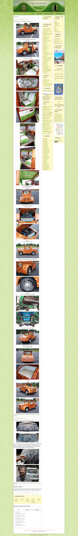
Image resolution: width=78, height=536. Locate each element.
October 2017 (46, 159)
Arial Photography (46, 34)
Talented (28, 483)
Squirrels (49, 128)
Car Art (19, 414)
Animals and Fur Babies (48, 33)
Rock (47, 127)
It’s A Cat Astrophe (58, 41)
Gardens (45, 56)
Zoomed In (45, 73)
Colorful (50, 112)
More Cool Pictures (58, 43)
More (56, 29)
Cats (49, 111)
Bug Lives (45, 43)
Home (32, 14)
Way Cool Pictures (38, 3)
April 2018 (45, 155)
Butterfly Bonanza (58, 114)
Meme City (57, 42)
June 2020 (45, 139)
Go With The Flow (58, 119)
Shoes (43, 128)
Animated (48, 106)
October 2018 (46, 153)
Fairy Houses (45, 48)
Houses (47, 122)
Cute (49, 114)
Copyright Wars (58, 32)
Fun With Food (46, 52)
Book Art (45, 42)
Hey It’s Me (57, 40)
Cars (29, 414)
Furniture (50, 120)
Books (45, 111)
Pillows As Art (17, 512)
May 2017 (45, 161)
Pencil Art (45, 64)
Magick (56, 22)
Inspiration (39, 530)
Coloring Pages (58, 38)
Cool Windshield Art (20, 418)
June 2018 (45, 154)
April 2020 (45, 142)
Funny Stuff (45, 55)
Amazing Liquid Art (18, 524)
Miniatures (44, 125)
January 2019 (46, 149)
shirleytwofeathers (29, 21)
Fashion (48, 117)
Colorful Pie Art (22, 499)
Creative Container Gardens (28, 500)
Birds (48, 109)
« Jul (56, 81)
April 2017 (45, 162)
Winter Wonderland (47, 70)
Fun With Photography (47, 54)
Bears (50, 108)
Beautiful (44, 110)
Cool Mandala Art (58, 116)
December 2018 (46, 150)
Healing (56, 24)
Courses (44, 530)
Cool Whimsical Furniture (19, 515)
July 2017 (45, 160)
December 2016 (46, 167)
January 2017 (46, 166)
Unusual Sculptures (47, 69)
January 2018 (46, 156)
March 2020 (45, 143)
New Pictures (59, 14)
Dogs (43, 116)
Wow (34, 414)
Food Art (45, 51)
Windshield (35, 483)
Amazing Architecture (47, 31)
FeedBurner (47, 95)
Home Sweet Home (47, 58)
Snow (46, 128)
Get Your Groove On (59, 117)
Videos (48, 131)
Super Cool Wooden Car (21, 20)
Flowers (44, 119)
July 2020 (45, 138)
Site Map (52, 530)
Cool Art (45, 46)
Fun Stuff (39, 14)
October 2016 (46, 169)
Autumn (51, 106)
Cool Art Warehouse (59, 115)
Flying (47, 118)
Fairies (51, 116)
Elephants (46, 116)
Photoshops (45, 66)
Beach (48, 108)
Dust (26, 483)
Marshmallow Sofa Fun (19, 518)
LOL (48, 123)
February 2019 (46, 148)
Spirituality (57, 23)
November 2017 (46, 157)
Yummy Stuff (45, 72)
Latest (18, 509)
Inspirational (57, 26)
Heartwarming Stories (47, 57)
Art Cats (44, 35)
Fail (49, 116)
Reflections (44, 127)
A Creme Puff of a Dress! (16, 500)
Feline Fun (45, 50)
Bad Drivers (45, 39)
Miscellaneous (46, 61)
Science (49, 127)
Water (51, 131)
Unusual (32, 414)
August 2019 (45, 144)
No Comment (23, 513)
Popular (27, 510)
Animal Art (45, 32)
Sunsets (43, 129)
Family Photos (44, 117)
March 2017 (45, 163)
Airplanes (44, 106)
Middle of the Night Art (59, 120)
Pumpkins (47, 126)
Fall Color (45, 49)
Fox (49, 118)
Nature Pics (45, 62)
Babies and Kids (46, 37)
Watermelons (44, 133)
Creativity (45, 114)
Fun (47, 120)
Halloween (44, 122)
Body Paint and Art (47, 40)
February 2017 (46, 165)
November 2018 (46, 151)
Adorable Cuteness (47, 28)
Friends (44, 120)
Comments (37, 510)
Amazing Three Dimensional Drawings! (33, 500)
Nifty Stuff (22, 414)
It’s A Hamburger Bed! (19, 521)
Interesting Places (46, 60)
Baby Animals (46, 38)
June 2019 (45, 145)
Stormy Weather (46, 67)
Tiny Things (45, 68)
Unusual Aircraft (39, 499)
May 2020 (45, 141)
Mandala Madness (58, 121)
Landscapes (44, 123)
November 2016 (46, 168)
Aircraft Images (46, 29)
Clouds (47, 112)
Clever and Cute (46, 45)
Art (55, 27)
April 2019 (45, 147)
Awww (44, 108)
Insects (51, 122)
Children (44, 112)
